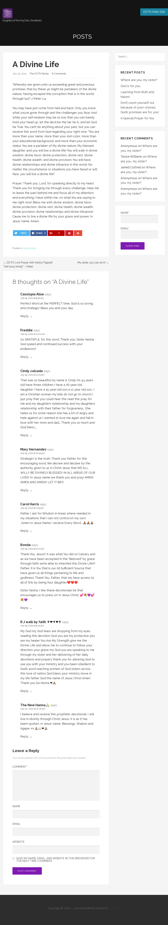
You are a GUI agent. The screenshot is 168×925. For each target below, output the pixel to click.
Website (18, 841)
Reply (24, 316)
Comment (20, 766)
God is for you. (131, 86)
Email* (125, 228)
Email (16, 824)
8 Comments (59, 73)
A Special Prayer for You (137, 118)
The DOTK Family (39, 73)
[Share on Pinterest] (69, 233)
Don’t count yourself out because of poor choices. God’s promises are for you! (140, 107)
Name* (125, 212)
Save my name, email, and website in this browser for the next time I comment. (55, 859)
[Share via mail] (78, 233)
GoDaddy (114, 908)
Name (16, 806)
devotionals (29, 248)
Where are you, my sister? (139, 80)
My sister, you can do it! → (93, 262)
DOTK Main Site (154, 11)
